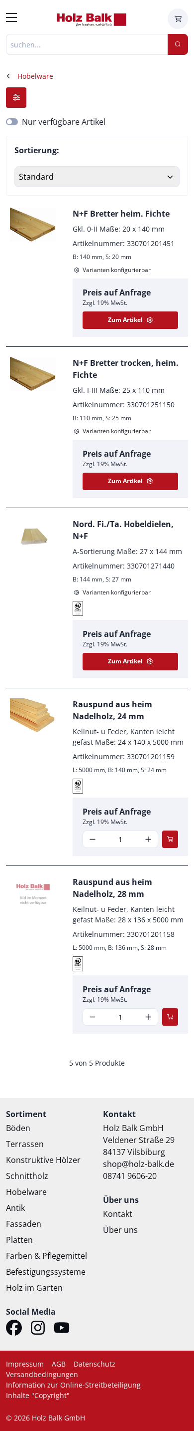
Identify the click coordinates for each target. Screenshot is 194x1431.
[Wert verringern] (93, 839)
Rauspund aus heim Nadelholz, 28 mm (112, 887)
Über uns (120, 1229)
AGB (59, 1364)
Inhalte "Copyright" (38, 1395)
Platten (19, 1239)
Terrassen (25, 1144)
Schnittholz (27, 1175)
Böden (18, 1128)
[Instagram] (38, 1329)
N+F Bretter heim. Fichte (121, 213)
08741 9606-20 (130, 1175)
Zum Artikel (125, 319)
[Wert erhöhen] (148, 839)
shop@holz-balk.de (138, 1163)
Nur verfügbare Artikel (63, 121)
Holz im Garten (34, 1287)
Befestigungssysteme (46, 1271)
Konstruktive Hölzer (43, 1159)
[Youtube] (62, 1329)
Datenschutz (94, 1364)
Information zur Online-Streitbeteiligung (73, 1385)
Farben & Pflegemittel (46, 1255)
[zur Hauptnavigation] (11, 19)
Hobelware (26, 1191)
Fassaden (23, 1223)
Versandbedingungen (42, 1374)
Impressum (25, 1364)
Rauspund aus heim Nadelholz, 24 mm (112, 710)
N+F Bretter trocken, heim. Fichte (126, 368)
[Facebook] (14, 1329)
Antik (15, 1207)
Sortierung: (36, 150)
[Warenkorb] (178, 18)
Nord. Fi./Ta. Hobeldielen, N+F (123, 530)
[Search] (178, 44)
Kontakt (117, 1213)
